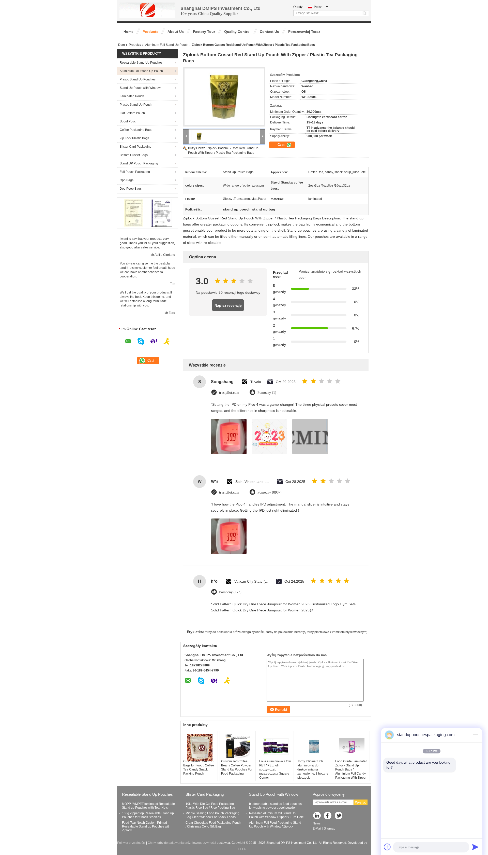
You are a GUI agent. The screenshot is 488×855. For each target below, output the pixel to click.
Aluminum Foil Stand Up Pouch (166, 45)
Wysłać (360, 802)
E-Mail (317, 828)
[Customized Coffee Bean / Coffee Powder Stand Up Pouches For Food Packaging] (237, 746)
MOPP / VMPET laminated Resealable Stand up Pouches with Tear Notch (148, 805)
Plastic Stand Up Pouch (136, 104)
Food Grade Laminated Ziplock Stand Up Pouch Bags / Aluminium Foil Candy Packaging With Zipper (351, 769)
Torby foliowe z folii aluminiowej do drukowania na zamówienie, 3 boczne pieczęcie (312, 769)
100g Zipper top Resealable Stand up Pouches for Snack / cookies (148, 815)
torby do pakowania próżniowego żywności (234, 632)
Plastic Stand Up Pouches (138, 79)
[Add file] (387, 846)
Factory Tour (204, 32)
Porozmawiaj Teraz (304, 32)
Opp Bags (126, 180)
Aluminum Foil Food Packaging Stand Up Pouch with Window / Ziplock (275, 824)
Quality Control (237, 32)
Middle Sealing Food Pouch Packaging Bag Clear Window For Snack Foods (212, 815)
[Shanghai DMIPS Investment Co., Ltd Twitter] (338, 815)
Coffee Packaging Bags (136, 130)
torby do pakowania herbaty (285, 632)
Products (150, 32)
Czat (281, 145)
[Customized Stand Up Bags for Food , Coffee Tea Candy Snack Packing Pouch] (200, 747)
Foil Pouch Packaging (135, 172)
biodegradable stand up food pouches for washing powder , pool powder (275, 805)
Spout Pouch (129, 121)
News (317, 823)
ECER (242, 849)
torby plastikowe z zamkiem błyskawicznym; (337, 632)
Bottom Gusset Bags (134, 155)
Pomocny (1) (266, 393)
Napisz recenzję (228, 305)
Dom (121, 45)
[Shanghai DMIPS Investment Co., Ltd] (147, 10)
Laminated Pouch (132, 96)
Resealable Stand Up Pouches (141, 62)
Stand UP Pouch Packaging (139, 163)
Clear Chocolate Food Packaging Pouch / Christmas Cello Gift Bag (213, 824)
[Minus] (475, 735)
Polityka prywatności (131, 843)
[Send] (475, 846)
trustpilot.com (229, 393)
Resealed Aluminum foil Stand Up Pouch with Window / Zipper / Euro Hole (276, 815)
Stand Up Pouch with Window (140, 88)
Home (128, 32)
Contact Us (269, 32)
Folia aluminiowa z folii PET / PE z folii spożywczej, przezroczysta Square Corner (275, 769)
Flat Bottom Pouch (132, 113)
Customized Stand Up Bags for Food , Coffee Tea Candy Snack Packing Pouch (198, 767)
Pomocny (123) (230, 592)
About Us (175, 32)
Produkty (135, 45)
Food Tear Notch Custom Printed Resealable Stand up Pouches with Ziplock (146, 826)
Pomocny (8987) (269, 492)
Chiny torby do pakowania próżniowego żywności (182, 843)
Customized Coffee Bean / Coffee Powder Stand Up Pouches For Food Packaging (236, 767)
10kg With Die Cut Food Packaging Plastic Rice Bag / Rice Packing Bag (210, 805)
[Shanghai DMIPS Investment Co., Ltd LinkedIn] (317, 815)
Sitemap (329, 828)
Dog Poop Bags (131, 188)
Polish (318, 7)
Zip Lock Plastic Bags (134, 138)
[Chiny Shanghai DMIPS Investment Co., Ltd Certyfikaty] (133, 213)
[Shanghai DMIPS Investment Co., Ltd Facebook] (328, 815)
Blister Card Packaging (135, 146)
